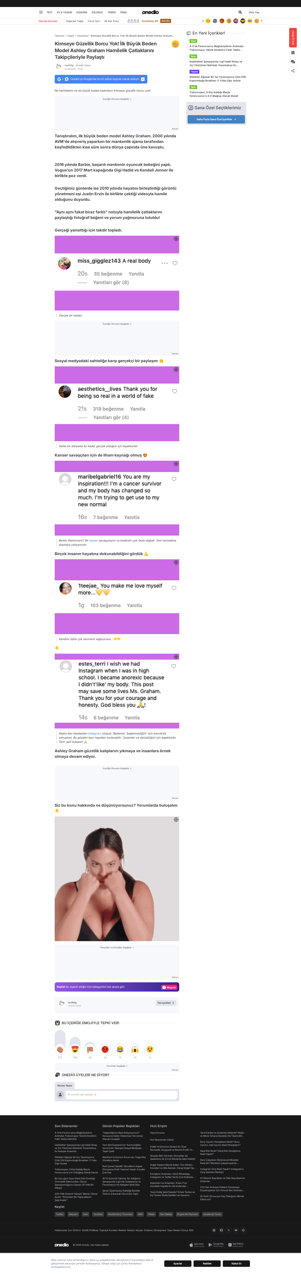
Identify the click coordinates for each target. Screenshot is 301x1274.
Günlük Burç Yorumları (120, 1214)
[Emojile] (235, 21)
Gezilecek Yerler (212, 1214)
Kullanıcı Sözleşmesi (155, 1230)
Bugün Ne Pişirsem (187, 1214)
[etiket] (175, 44)
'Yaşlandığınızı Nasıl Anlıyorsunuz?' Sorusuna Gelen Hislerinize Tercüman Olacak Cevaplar (122, 1135)
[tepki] (60, 1049)
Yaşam (194, 71)
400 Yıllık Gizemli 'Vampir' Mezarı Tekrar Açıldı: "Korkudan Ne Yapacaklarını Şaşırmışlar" (76, 1196)
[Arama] (240, 12)
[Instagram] (214, 1230)
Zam (85, 1214)
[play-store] (217, 1245)
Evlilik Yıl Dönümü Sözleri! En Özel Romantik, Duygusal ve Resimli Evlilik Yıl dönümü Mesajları (171, 1149)
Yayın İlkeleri (173, 1230)
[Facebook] (221, 1230)
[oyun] (242, 21)
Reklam (122, 1230)
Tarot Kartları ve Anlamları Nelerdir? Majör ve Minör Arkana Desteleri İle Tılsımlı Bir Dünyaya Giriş (222, 1135)
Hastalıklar (83, 35)
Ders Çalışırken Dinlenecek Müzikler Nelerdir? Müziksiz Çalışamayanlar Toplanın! (219, 1163)
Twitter (59, 1214)
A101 (140, 1214)
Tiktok (151, 1214)
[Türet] (214, 21)
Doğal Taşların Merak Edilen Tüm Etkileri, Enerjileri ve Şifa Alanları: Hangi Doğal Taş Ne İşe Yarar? (172, 1167)
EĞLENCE (97, 12)
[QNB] (207, 21)
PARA (123, 12)
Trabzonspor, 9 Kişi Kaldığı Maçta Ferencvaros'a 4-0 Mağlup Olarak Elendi (214, 94)
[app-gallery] (236, 1245)
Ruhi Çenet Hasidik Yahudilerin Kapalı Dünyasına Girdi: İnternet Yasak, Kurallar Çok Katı (123, 1169)
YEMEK (111, 12)
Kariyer (139, 1230)
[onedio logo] (150, 12)
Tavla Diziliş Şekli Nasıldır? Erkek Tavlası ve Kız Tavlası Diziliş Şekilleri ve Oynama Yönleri (172, 1195)
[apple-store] (197, 1245)
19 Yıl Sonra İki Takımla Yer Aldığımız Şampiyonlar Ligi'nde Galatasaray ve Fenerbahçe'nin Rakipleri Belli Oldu (121, 1181)
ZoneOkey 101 (150, 21)
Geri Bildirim (74, 1230)
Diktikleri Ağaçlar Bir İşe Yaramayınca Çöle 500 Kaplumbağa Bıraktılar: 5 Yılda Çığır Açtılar (218, 78)
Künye (184, 1230)
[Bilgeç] (221, 21)
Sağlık (70, 35)
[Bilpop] (228, 21)
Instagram (94, 733)
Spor (193, 41)
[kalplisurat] (256, 21)
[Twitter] (229, 1230)
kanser (93, 540)
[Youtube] (236, 1230)
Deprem (73, 1214)
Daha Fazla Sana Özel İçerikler (214, 119)
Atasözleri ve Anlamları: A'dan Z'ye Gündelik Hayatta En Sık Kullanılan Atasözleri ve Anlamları (168, 1186)
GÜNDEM (81, 12)
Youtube (98, 1214)
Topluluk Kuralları (108, 1230)
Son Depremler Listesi (162, 1139)
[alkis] (249, 21)
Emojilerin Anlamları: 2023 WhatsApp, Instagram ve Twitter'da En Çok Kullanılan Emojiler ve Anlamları (172, 1177)
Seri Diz (166, 21)
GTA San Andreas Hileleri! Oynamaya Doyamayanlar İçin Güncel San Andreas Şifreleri (221, 1190)
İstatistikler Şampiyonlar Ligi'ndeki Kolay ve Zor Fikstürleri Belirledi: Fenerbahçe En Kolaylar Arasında (216, 63)
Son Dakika (166, 1214)
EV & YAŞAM (64, 12)
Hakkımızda (61, 1230)
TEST (50, 12)
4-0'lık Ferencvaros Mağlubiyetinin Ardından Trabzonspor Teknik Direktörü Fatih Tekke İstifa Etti (217, 48)
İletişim (131, 1230)
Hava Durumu (157, 1132)
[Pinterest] (243, 1230)
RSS (191, 1230)
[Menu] (40, 12)
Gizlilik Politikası (90, 1230)
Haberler (59, 35)
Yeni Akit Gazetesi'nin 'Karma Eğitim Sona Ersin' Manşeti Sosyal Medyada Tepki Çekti (121, 1148)
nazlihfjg (77, 65)
